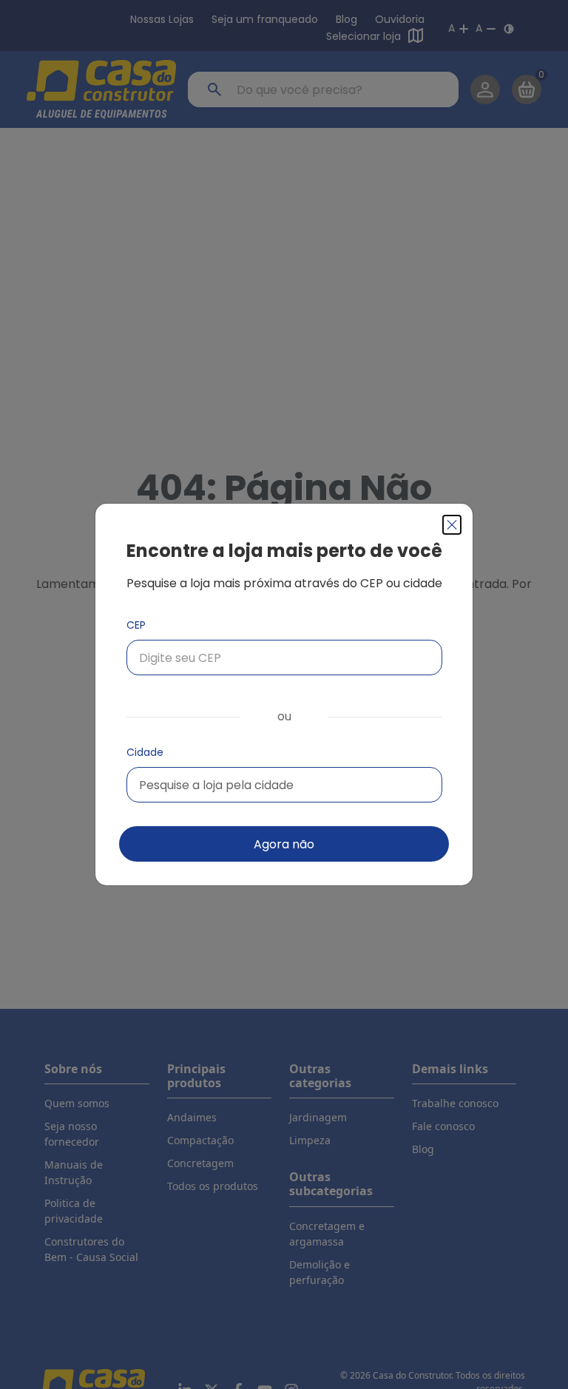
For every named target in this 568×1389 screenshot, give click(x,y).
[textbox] (216, 785)
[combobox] (284, 784)
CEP (136, 625)
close (452, 525)
